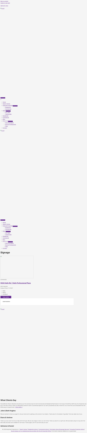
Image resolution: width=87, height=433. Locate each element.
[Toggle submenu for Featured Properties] (15, 105)
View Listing (6, 297)
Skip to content (4, 1)
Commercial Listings (44, 429)
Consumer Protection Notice (77, 429)
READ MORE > (19, 407)
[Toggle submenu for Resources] (10, 121)
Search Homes (23, 429)
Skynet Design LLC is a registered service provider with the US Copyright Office (31, 431)
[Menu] (2, 97)
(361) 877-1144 (4, 5)
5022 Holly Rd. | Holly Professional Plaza (15, 283)
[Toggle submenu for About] (8, 111)
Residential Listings (33, 429)
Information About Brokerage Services (59, 429)
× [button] (0, 99)
